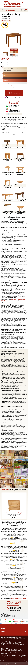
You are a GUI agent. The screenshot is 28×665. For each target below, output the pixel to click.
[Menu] (2, 10)
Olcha (4, 75)
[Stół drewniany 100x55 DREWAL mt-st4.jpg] (5, 52)
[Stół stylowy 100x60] (20, 167)
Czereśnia (5, 80)
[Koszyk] (25, 11)
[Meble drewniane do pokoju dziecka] (21, 483)
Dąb (4, 73)
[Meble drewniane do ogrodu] (21, 464)
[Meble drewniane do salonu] (21, 454)
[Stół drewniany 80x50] (8, 167)
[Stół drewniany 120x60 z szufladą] (20, 141)
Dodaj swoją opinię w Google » (19, 598)
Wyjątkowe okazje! (9, 10)
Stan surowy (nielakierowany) (10, 68)
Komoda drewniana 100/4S (14, 513)
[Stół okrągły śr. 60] (8, 181)
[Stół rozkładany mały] (20, 194)
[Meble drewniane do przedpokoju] (7, 483)
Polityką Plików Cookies (10, 662)
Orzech (5, 78)
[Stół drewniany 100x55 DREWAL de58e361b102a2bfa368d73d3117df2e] (14, 52)
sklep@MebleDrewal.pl (14, 610)
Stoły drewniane (6, 20)
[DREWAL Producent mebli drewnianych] (14, 103)
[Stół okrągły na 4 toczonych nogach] (20, 207)
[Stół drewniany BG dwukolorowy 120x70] (8, 207)
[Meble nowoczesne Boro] (7, 473)
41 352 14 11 (15, 608)
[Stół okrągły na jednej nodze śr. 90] (8, 141)
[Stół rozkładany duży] (8, 194)
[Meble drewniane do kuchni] (7, 464)
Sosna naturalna (7, 70)
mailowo (13, 299)
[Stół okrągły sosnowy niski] (20, 181)
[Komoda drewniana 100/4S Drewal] (14, 502)
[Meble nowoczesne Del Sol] (7, 454)
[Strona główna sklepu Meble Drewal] (14, 3)
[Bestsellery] (4, 28)
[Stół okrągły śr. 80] (8, 154)
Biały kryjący (6, 83)
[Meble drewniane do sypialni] (21, 473)
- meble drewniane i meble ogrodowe (14, 490)
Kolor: (3, 66)
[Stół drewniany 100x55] (20, 154)
